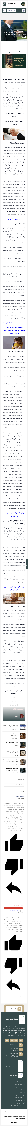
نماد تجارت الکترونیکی (11, 1066)
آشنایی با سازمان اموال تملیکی (11, 742)
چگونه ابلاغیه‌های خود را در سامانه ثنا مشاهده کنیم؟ (10, 726)
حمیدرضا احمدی (14, 911)
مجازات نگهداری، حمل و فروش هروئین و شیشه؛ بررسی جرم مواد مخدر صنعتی (11, 770)
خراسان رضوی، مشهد (14, 1053)
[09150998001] (21, 1050)
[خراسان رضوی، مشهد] (21, 1054)
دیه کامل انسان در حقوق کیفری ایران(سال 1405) (11, 734)
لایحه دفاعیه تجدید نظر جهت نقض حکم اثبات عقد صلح (11, 752)
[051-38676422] (4, 4)
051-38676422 (12, 3)
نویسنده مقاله (18, 709)
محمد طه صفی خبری (17, 906)
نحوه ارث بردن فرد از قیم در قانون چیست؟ (14, 323)
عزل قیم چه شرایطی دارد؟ (14, 219)
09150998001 (14, 1049)
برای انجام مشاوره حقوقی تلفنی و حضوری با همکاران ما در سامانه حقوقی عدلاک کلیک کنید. (14, 331)
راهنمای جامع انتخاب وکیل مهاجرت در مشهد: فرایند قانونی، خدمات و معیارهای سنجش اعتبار (10, 761)
